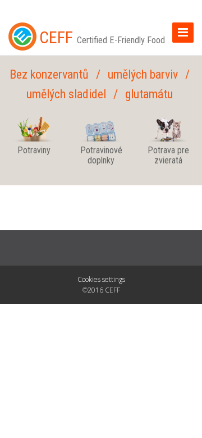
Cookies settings (101, 279)
